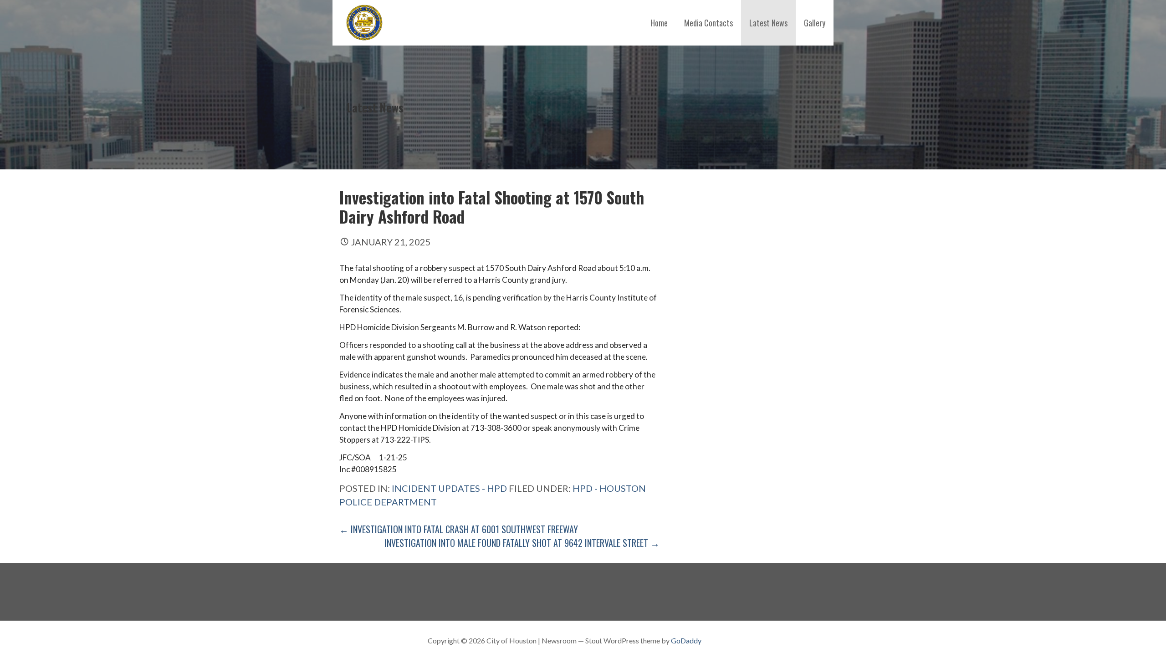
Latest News (768, 23)
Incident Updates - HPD (449, 488)
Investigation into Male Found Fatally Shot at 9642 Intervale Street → (522, 543)
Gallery (814, 23)
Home (659, 23)
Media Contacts (708, 23)
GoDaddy (686, 640)
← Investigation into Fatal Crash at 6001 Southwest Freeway (458, 529)
